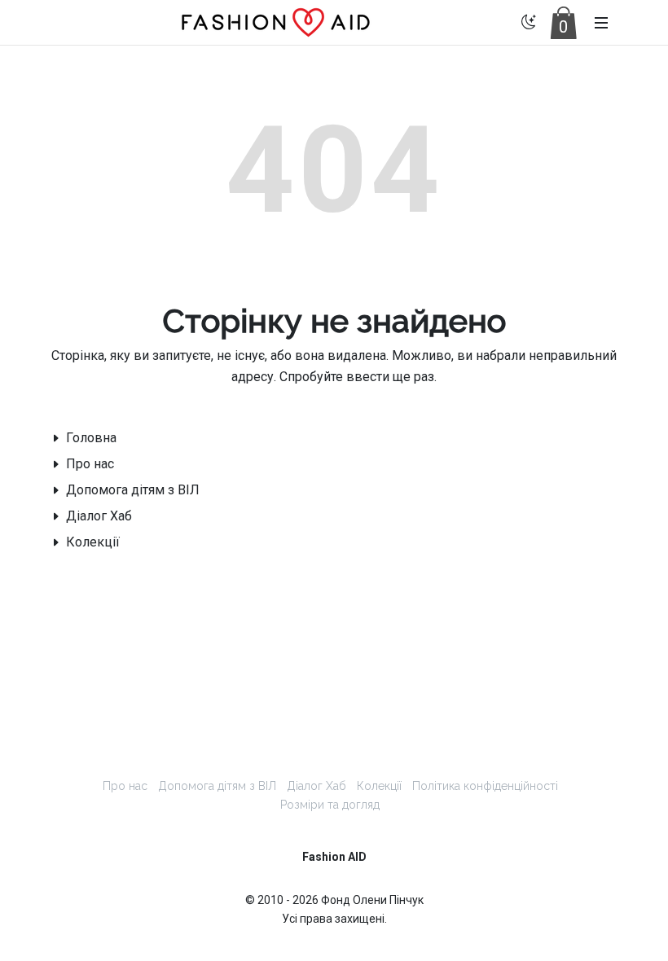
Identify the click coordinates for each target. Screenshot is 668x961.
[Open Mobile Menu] (601, 22)
